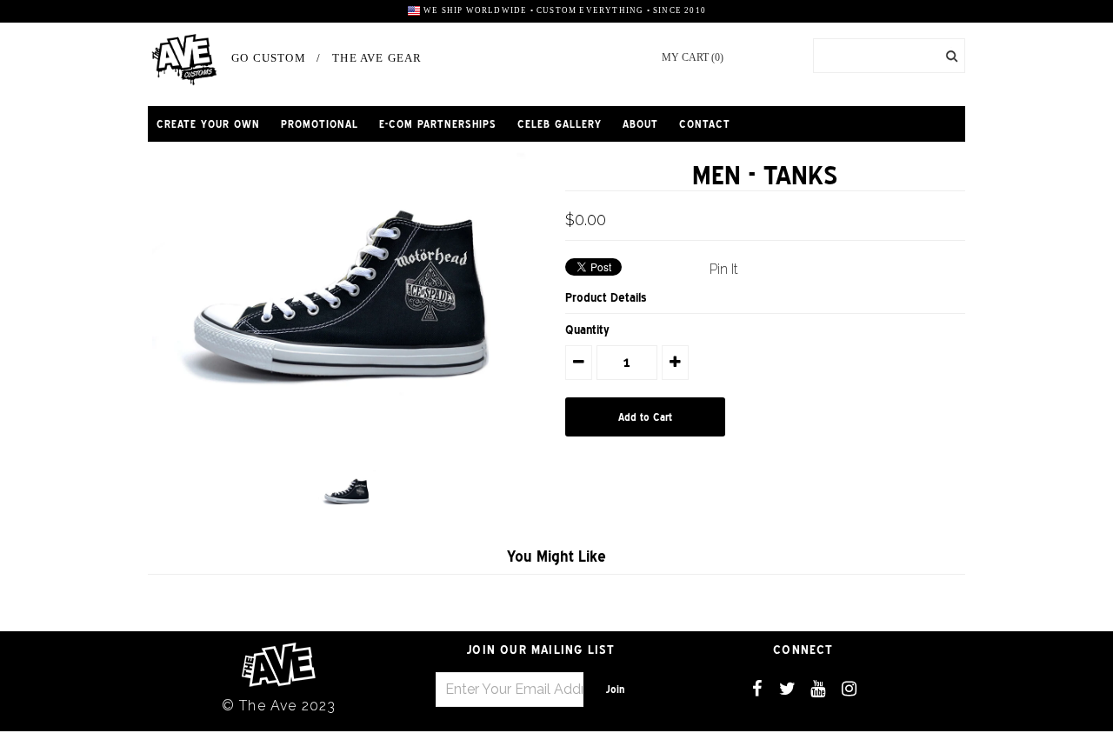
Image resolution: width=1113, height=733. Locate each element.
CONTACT (704, 123)
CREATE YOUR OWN (208, 123)
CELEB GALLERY (559, 123)
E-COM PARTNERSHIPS (438, 123)
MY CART (692, 57)
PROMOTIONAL (319, 123)
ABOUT (640, 123)
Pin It (724, 269)
